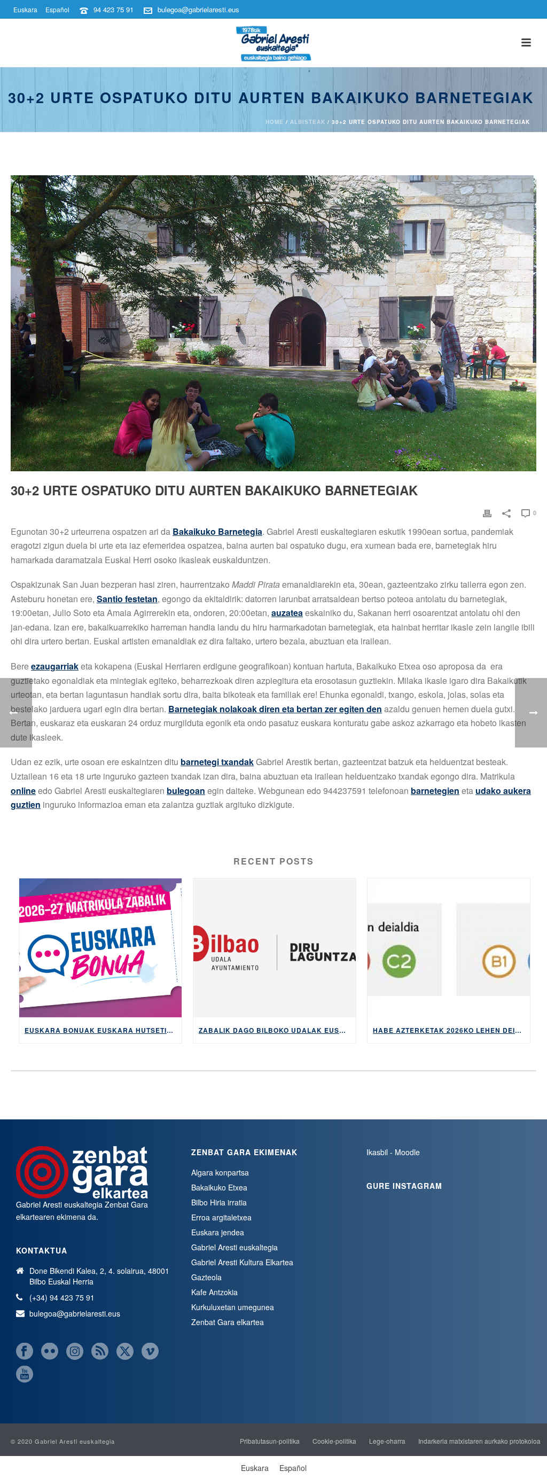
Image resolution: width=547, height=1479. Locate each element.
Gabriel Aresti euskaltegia (234, 1247)
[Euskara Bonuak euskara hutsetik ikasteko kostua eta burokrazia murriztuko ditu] (100, 947)
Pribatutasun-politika (270, 1441)
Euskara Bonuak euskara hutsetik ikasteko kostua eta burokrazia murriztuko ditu (103, 1030)
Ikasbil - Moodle (393, 1152)
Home (274, 122)
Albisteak (307, 122)
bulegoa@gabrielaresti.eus (198, 9)
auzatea (287, 612)
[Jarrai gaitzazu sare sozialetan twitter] (125, 1351)
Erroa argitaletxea (221, 1217)
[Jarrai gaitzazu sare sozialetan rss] (99, 1351)
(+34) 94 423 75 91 (62, 1297)
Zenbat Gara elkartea (227, 1322)
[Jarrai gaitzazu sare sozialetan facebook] (24, 1351)
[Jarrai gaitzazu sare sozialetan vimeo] (150, 1351)
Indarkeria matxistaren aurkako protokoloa (479, 1441)
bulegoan (186, 790)
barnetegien (435, 790)
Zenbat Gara (126, 1204)
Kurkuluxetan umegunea (232, 1307)
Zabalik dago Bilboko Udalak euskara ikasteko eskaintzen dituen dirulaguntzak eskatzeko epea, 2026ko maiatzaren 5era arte (277, 1030)
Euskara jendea (217, 1232)
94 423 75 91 (113, 9)
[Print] (487, 512)
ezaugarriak (55, 666)
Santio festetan (127, 599)
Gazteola (206, 1277)
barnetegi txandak (217, 762)
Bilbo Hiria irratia (219, 1202)
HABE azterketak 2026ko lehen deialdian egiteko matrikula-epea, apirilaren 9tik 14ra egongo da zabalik (451, 1030)
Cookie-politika (334, 1441)
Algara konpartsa (220, 1172)
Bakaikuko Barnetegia (217, 531)
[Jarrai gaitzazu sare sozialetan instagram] (74, 1351)
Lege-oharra (387, 1441)
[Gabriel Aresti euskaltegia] (273, 43)
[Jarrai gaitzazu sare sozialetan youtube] (24, 1374)
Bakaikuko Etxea (219, 1187)
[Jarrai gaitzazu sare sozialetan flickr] (49, 1351)
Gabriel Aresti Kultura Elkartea (242, 1262)
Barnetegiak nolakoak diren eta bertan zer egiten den (275, 709)
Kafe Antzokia (214, 1292)
